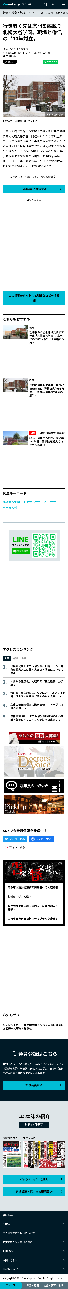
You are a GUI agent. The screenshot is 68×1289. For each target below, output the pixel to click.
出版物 (6, 1224)
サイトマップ (10, 1269)
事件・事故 (37, 12)
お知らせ (9, 1014)
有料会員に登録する (34, 189)
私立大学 (50, 502)
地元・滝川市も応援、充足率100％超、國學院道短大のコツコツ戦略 (46, 441)
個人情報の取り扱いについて (19, 1233)
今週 (15, 658)
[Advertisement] (34, 246)
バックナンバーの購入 (34, 1179)
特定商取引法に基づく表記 (17, 1242)
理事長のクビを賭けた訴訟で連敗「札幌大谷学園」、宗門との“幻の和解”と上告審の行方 (46, 337)
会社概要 (8, 1215)
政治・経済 (33, 1285)
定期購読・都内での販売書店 (34, 1191)
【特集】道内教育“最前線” (48, 433)
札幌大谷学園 (11, 502)
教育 (31, 327)
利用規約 (8, 1251)
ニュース (10, 1285)
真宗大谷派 (10, 508)
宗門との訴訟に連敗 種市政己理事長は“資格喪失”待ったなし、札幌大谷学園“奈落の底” (46, 390)
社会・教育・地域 (53, 1285)
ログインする (34, 199)
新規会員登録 (34, 1085)
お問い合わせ (10, 1260)
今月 (24, 658)
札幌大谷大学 (32, 502)
